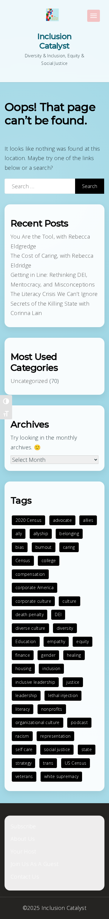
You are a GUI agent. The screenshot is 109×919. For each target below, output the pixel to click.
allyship (40, 533)
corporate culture (33, 601)
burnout (43, 547)
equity (82, 641)
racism (22, 736)
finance (22, 655)
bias (19, 547)
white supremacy (61, 776)
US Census (76, 763)
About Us (23, 838)
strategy (23, 763)
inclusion (51, 668)
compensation (30, 574)
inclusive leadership (35, 682)
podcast (79, 722)
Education (25, 641)
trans (48, 763)
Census (22, 560)
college (48, 560)
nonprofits (51, 709)
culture (69, 601)
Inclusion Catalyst (54, 41)
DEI (58, 614)
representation (55, 736)
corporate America (34, 587)
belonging (69, 533)
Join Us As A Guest (34, 863)
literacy (22, 709)
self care (24, 749)
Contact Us (25, 876)
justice (72, 682)
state (86, 749)
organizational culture (37, 722)
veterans (24, 776)
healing (74, 655)
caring (69, 547)
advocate (62, 520)
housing (23, 668)
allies (88, 520)
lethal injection (63, 695)
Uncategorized (29, 380)
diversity (65, 628)
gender (48, 655)
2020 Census (28, 520)
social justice (57, 749)
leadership (26, 695)
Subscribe (23, 826)
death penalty (29, 614)
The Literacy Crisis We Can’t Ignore (54, 293)
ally (18, 533)
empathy (56, 641)
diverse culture (30, 628)
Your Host (23, 851)
